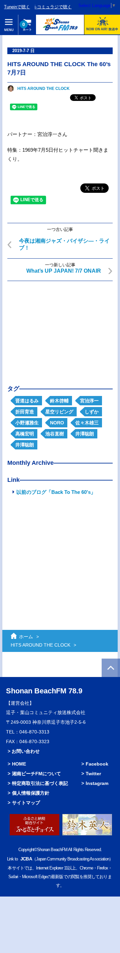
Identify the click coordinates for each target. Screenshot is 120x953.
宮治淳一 (89, 400)
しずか (92, 411)
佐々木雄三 (87, 422)
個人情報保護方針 (30, 793)
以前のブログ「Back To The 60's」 (56, 492)
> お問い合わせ (24, 751)
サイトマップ (26, 802)
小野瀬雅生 (27, 422)
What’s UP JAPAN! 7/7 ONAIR (63, 271)
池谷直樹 (54, 433)
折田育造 (24, 411)
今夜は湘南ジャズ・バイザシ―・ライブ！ (64, 244)
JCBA (26, 858)
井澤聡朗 (84, 433)
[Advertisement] (60, 328)
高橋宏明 (24, 433)
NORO (57, 422)
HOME (19, 764)
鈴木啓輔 (59, 400)
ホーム (26, 636)
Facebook (97, 764)
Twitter (93, 773)
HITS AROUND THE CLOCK (43, 88)
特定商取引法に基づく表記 (40, 783)
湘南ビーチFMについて (36, 773)
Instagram (97, 783)
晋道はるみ (27, 400)
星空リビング (59, 411)
